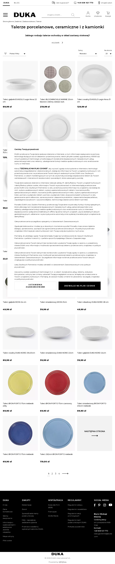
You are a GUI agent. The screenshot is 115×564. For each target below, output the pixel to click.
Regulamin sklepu (75, 505)
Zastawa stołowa (28, 21)
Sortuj (80, 50)
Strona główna (8, 21)
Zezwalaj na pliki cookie (79, 286)
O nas (5, 505)
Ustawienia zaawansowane (35, 286)
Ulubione (98, 16)
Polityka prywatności (76, 527)
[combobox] (61, 15)
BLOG (16, 3)
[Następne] (64, 473)
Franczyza (52, 512)
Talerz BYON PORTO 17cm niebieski (18, 454)
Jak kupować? (62, 3)
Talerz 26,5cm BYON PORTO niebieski (56, 454)
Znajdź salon (106, 3)
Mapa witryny (8, 536)
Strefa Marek (53, 516)
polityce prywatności (85, 229)
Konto (88, 16)
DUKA (6, 3)
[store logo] (24, 14)
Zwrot (24, 509)
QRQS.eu (62, 562)
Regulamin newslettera (77, 509)
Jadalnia (18, 21)
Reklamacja (26, 505)
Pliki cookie (7, 540)
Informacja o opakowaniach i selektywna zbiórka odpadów (9, 527)
